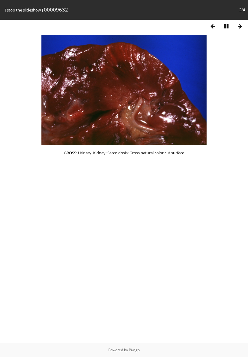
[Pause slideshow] (226, 26)
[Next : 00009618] (239, 26)
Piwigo (134, 349)
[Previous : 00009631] (212, 26)
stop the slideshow (24, 10)
